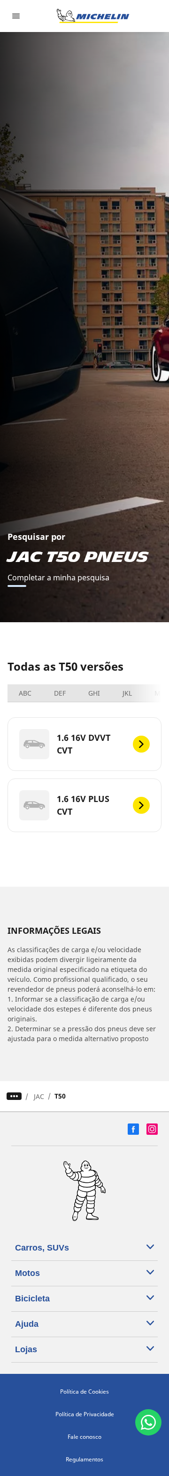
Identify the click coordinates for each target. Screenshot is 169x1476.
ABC (25, 693)
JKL (127, 693)
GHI (94, 693)
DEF (60, 693)
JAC (39, 1096)
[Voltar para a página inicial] (93, 16)
